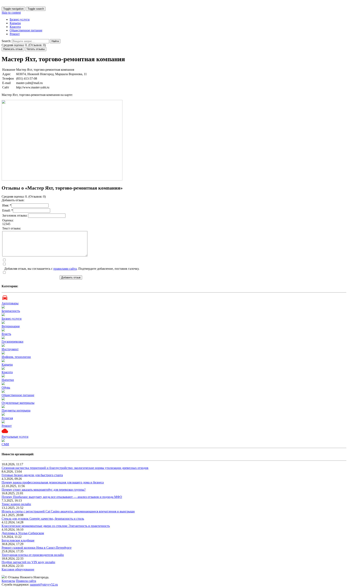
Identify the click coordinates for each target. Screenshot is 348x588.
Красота (15, 26)
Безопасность (11, 311)
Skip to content (11, 12)
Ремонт (15, 34)
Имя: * (6, 205)
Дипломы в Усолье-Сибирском (23, 533)
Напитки (8, 380)
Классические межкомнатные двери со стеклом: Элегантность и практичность (56, 526)
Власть (6, 334)
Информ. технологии (16, 357)
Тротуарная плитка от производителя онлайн (33, 555)
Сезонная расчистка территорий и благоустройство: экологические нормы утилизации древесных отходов (75, 468)
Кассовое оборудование (18, 569)
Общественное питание (26, 30)
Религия (7, 418)
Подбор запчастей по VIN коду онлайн (28, 562)
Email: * (7, 210)
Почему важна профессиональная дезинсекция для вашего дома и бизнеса (53, 482)
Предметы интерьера (16, 410)
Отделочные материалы (18, 402)
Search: (6, 41)
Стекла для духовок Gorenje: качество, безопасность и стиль (43, 518)
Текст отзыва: (11, 228)
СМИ (5, 444)
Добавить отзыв (71, 277)
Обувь (6, 387)
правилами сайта (65, 268)
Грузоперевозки (12, 341)
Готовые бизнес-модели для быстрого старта (32, 475)
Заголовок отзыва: (15, 215)
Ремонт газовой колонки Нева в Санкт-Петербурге (36, 547)
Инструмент (10, 349)
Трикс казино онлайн (16, 504)
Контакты (8, 581)
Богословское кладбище (18, 540)
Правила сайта (26, 581)
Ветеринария (11, 326)
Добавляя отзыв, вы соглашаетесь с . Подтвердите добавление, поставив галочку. (71, 268)
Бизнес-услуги (20, 19)
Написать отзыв (13, 49)
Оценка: (7, 220)
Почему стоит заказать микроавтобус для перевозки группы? (44, 489)
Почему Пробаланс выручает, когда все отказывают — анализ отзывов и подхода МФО (62, 497)
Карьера (15, 23)
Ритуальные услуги (15, 436)
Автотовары (10, 303)
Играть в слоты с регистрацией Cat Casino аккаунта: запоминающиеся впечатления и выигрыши (68, 511)
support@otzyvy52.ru (44, 584)
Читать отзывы (36, 49)
